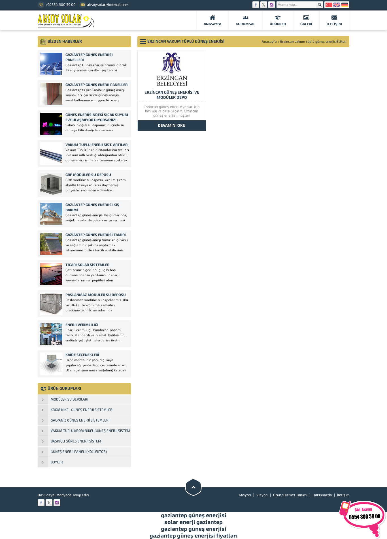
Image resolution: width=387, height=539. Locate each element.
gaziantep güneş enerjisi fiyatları (194, 535)
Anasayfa (269, 42)
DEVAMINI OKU (172, 125)
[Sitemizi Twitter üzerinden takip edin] (263, 4)
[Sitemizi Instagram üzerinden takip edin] (271, 4)
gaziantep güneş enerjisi (193, 515)
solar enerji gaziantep (193, 522)
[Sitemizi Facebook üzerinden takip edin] (255, 4)
